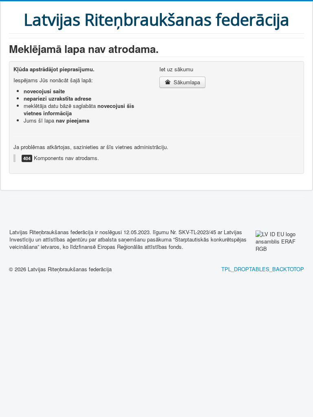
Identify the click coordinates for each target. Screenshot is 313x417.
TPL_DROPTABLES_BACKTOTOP (262, 269)
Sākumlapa (186, 82)
